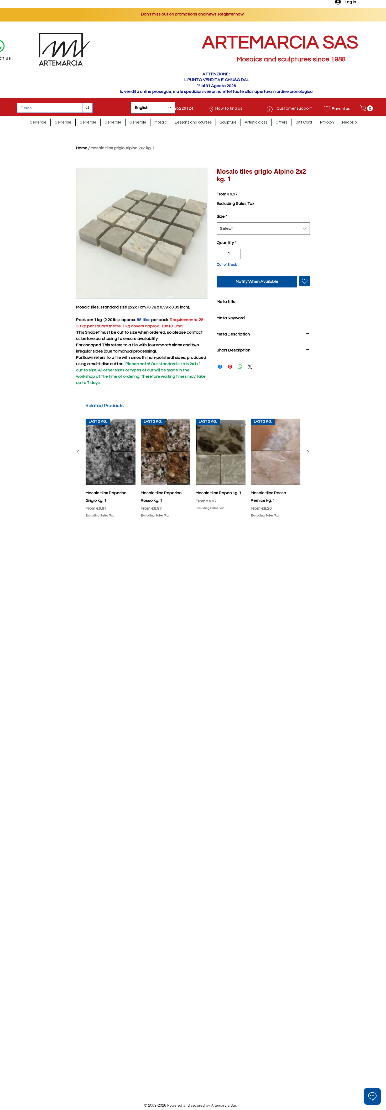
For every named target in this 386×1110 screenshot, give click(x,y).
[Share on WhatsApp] (240, 367)
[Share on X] (250, 367)
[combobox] (263, 228)
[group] (193, 468)
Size (222, 216)
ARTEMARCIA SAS (280, 42)
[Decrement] (221, 254)
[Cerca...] (87, 108)
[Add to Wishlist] (304, 281)
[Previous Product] (78, 452)
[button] (367, 108)
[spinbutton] (229, 254)
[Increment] (236, 254)
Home (81, 148)
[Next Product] (308, 452)
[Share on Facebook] (220, 367)
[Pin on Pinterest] (230, 367)
